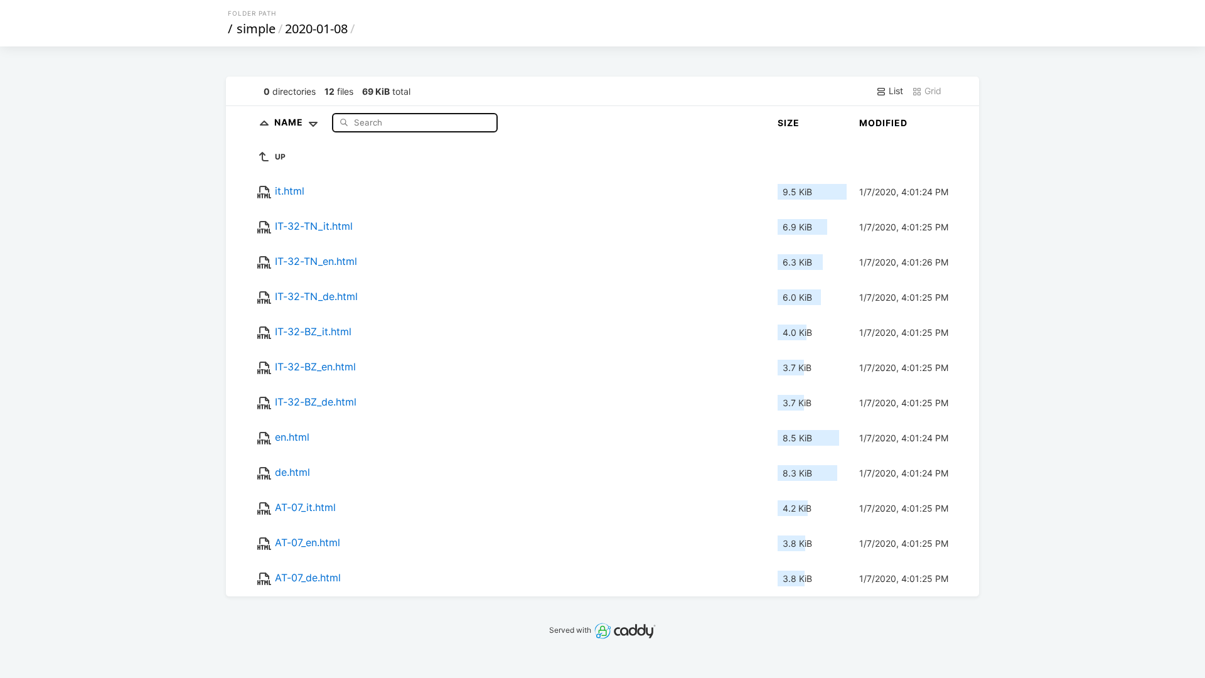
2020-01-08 (316, 28)
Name (290, 122)
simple (256, 28)
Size (789, 122)
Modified (883, 122)
